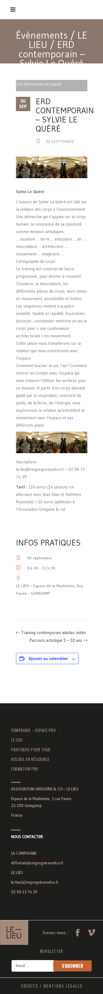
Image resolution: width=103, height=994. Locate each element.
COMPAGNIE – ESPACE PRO (33, 730)
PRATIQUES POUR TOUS (31, 749)
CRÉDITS (29, 986)
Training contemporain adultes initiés (53, 632)
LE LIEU (17, 740)
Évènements (42, 35)
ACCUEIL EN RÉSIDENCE (30, 759)
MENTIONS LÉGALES (63, 986)
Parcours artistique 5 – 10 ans (55, 640)
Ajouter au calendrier (48, 658)
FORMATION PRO (24, 769)
